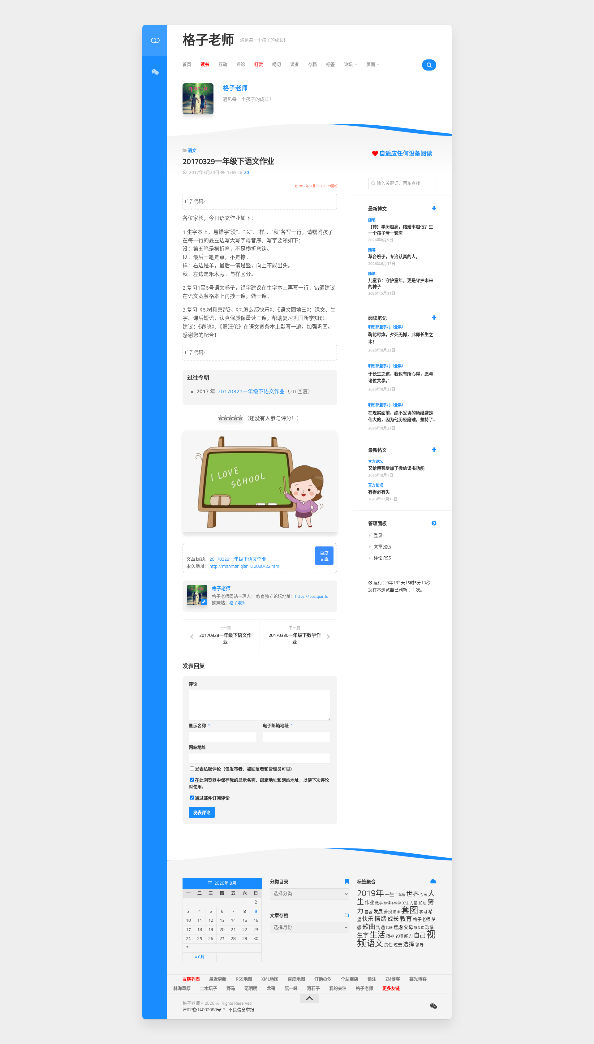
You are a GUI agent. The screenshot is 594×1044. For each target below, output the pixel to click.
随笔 (372, 220)
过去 (398, 944)
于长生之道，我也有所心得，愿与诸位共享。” (400, 377)
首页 (187, 64)
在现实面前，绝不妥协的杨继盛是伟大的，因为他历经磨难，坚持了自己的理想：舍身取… (400, 417)
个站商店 (349, 979)
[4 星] (235, 417)
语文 (192, 150)
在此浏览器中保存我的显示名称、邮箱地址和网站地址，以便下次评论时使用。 (259, 784)
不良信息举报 (241, 1009)
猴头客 (419, 928)
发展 (378, 911)
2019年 (370, 893)
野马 (230, 988)
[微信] (154, 72)
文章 (382, 546)
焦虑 (398, 927)
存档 (312, 64)
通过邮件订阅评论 (212, 798)
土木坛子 (208, 988)
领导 (419, 944)
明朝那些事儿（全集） (386, 327)
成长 (393, 919)
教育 (406, 918)
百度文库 (324, 556)
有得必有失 (379, 492)
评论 (240, 64)
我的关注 (337, 988)
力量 (414, 902)
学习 (423, 911)
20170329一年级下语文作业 (251, 391)
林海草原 (182, 988)
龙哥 (271, 988)
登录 (378, 535)
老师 (399, 936)
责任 (388, 944)
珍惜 (429, 927)
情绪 (380, 918)
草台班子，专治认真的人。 (394, 256)
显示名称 (199, 725)
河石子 (313, 988)
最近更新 (217, 979)
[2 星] (225, 417)
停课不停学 (392, 903)
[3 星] (230, 417)
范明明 (250, 988)
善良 (388, 911)
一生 (389, 894)
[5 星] (240, 417)
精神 (390, 936)
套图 (409, 910)
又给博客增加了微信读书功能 (396, 468)
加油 (423, 902)
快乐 (367, 919)
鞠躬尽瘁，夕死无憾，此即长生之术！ (400, 338)
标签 (330, 64)
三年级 (400, 895)
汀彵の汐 (323, 979)
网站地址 (197, 747)
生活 (377, 934)
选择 (408, 944)
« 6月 (200, 957)
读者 (294, 64)
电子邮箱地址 (278, 725)
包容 (368, 911)
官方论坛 (375, 461)
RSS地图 (244, 979)
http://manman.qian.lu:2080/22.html (244, 566)
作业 (369, 902)
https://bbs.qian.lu (311, 596)
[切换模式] (154, 40)
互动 (222, 64)
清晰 (389, 928)
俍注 (372, 979)
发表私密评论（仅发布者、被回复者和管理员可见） (245, 769)
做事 (379, 902)
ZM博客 (392, 979)
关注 (405, 903)
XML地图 (269, 979)
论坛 (348, 64)
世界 (412, 894)
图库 (396, 912)
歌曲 (368, 926)
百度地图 (296, 979)
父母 (408, 927)
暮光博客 (418, 979)
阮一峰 (291, 988)
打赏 (258, 64)
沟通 (380, 927)
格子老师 (208, 40)
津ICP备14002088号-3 (204, 1009)
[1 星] (220, 417)
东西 (423, 895)
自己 (419, 935)
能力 (408, 936)
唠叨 (276, 64)
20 (246, 172)
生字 (363, 935)
